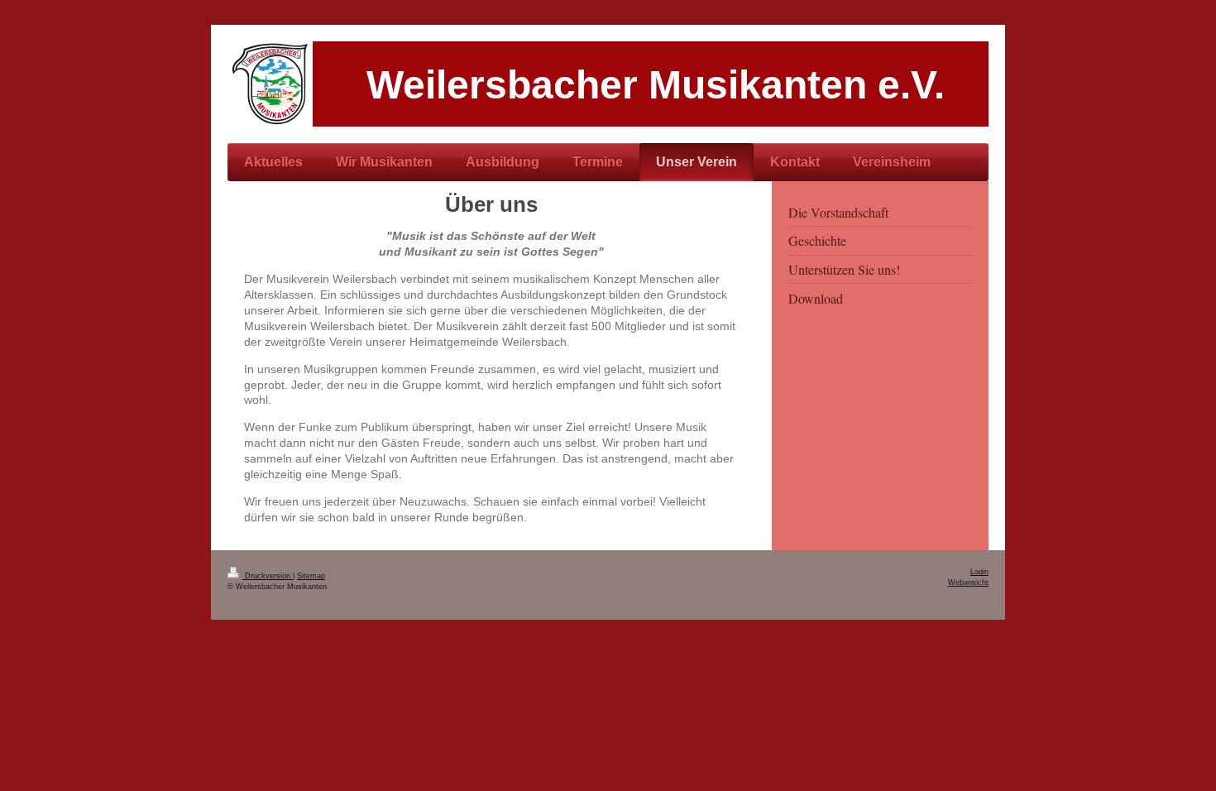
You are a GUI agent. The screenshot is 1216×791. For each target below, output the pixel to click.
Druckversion (267, 576)
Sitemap (311, 576)
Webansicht (968, 582)
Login (979, 572)
